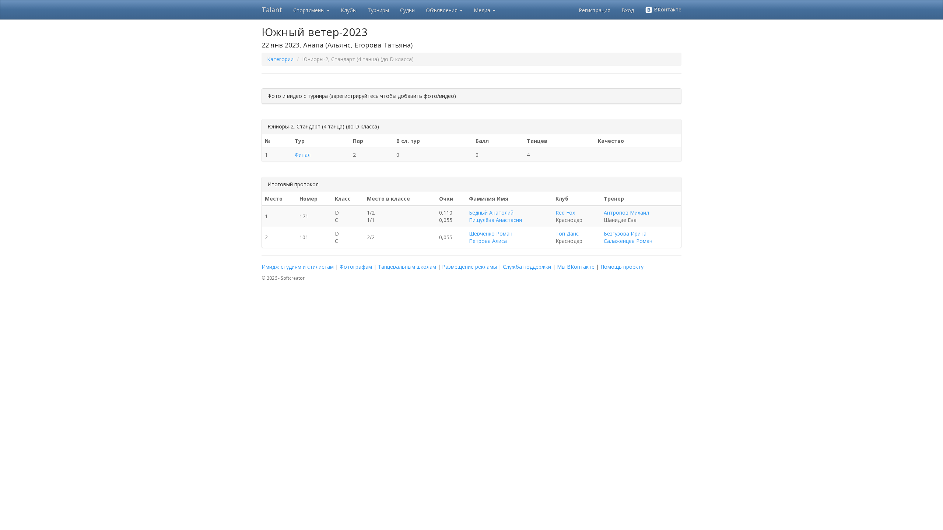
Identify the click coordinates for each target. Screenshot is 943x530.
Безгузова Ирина (625, 233)
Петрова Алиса (488, 240)
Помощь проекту (622, 266)
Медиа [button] (483, 10)
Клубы (349, 10)
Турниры (378, 10)
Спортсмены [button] (309, 10)
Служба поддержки (527, 266)
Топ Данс (567, 233)
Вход (627, 10)
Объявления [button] (442, 10)
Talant (272, 9)
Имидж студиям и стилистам (298, 266)
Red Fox (565, 212)
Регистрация (594, 10)
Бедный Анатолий (491, 212)
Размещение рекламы (469, 266)
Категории (280, 59)
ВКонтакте (666, 9)
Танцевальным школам (407, 266)
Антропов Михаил (626, 212)
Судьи (407, 10)
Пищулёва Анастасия (495, 219)
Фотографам (356, 266)
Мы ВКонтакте (576, 266)
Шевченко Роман (490, 233)
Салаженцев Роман (628, 240)
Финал (303, 154)
